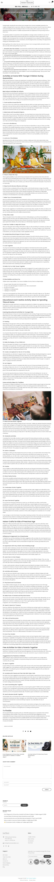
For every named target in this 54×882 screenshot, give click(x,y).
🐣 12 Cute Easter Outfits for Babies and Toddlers (15, 822)
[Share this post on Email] (30, 730)
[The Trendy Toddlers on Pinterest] (6, 846)
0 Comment (30, 16)
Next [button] (49, 748)
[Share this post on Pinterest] (28, 730)
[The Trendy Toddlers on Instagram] (8, 846)
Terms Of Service (24, 880)
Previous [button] (5, 748)
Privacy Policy (32, 880)
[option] (14, 748)
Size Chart (30, 843)
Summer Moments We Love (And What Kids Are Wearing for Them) (19, 818)
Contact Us (5, 861)
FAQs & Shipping (6, 863)
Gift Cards (5, 855)
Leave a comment (8, 726)
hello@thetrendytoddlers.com (12, 843)
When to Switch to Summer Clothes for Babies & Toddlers (17, 820)
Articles (24, 16)
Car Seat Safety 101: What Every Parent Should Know (38, 755)
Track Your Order (7, 857)
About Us (5, 859)
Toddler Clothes (31, 837)
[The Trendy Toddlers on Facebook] (3, 846)
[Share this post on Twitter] (25, 730)
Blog (4, 867)
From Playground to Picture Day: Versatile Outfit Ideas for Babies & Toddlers (13, 755)
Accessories (31, 841)
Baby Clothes (31, 839)
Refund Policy (6, 865)
